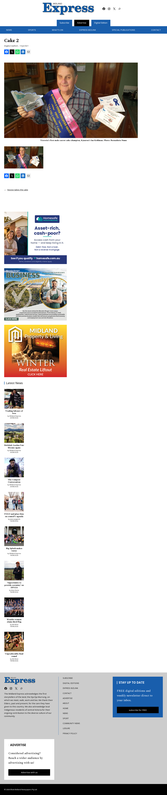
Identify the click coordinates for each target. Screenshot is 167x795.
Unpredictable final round (14, 655)
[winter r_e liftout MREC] (35, 351)
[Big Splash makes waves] (14, 536)
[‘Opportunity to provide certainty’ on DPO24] (14, 571)
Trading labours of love (14, 412)
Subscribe (64, 22)
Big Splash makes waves (14, 549)
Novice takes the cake (17, 189)
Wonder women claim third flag (14, 620)
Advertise (81, 22)
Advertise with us (29, 772)
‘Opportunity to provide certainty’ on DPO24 (14, 585)
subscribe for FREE (138, 710)
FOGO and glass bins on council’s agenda (14, 515)
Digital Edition (100, 22)
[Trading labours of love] (14, 399)
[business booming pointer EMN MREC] (35, 294)
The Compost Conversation (14, 481)
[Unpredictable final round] (14, 642)
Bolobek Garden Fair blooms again (14, 446)
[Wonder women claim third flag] (14, 607)
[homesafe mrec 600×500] (35, 238)
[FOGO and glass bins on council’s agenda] (14, 502)
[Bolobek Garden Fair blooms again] (14, 433)
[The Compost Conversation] (14, 468)
